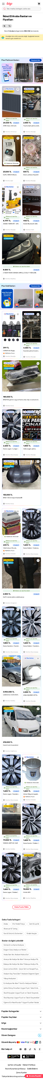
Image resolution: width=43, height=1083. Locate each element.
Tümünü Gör (35, 60)
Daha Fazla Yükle (21, 907)
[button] (3, 3)
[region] (22, 72)
